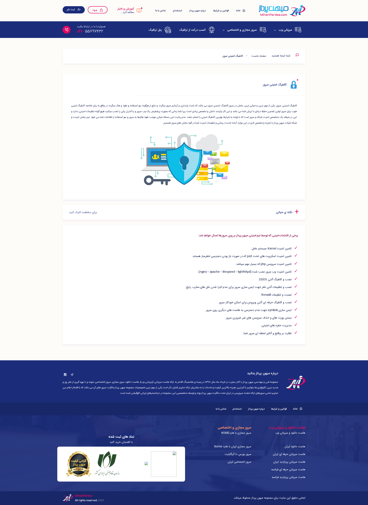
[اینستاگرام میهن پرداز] (65, 374)
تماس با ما (160, 11)
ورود (95, 10)
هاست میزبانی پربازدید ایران (289, 462)
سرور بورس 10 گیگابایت (238, 454)
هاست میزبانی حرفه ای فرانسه (288, 469)
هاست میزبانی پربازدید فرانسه (288, 477)
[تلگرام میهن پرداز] (72, 374)
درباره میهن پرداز (197, 11)
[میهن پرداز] (281, 10)
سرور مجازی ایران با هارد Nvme (232, 446)
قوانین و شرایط (221, 11)
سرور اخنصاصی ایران (239, 462)
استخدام (177, 11)
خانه (238, 11)
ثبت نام (71, 9)
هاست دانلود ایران (295, 446)
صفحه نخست (259, 56)
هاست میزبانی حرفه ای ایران (289, 454)
